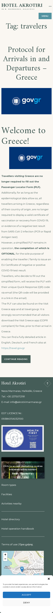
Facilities (6, 494)
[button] (48, 578)
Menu (45, 16)
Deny (26, 602)
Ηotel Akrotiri (22, 5)
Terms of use (9, 544)
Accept (26, 594)
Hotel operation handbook (17, 528)
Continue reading (17, 360)
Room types (8, 485)
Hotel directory (10, 519)
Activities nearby (11, 503)
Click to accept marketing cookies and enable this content (23, 468)
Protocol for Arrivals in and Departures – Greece (26, 64)
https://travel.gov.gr (13, 348)
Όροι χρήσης (26, 544)
